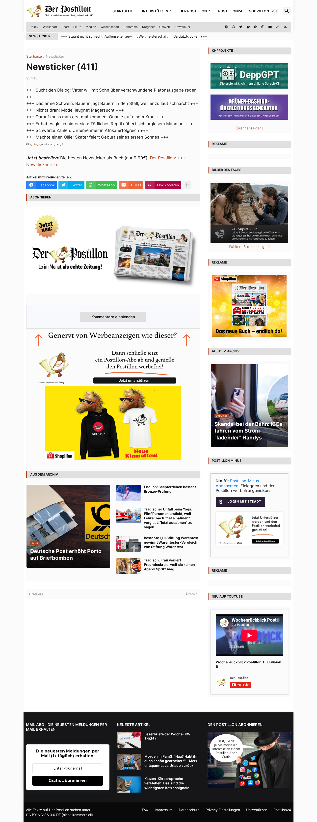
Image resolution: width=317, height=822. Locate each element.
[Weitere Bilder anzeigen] (249, 246)
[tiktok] (277, 27)
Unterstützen (154, 11)
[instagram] (262, 27)
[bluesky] (248, 26)
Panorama (131, 27)
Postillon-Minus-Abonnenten (238, 483)
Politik (34, 27)
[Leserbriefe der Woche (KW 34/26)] (129, 740)
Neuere (37, 594)
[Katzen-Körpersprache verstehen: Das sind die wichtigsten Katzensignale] (129, 784)
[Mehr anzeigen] (187, 185)
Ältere (190, 594)
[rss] (285, 27)
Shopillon (259, 11)
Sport (65, 27)
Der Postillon (193, 11)
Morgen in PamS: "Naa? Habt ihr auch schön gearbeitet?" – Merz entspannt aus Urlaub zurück (171, 760)
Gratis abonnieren (68, 780)
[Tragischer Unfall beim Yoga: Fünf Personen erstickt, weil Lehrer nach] (128, 515)
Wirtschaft (50, 27)
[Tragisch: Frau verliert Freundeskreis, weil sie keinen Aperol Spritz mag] (128, 566)
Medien (91, 27)
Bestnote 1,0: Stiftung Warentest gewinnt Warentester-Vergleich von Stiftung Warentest (171, 542)
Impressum (164, 810)
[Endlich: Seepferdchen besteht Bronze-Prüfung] (128, 493)
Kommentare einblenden (113, 316)
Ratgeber (148, 27)
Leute (77, 27)
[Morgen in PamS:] (129, 762)
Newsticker (182, 27)
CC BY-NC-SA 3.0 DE (43, 815)
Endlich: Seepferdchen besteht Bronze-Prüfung (170, 489)
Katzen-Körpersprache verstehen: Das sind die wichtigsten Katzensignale (166, 783)
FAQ (145, 810)
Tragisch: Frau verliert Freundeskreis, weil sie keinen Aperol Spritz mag (169, 564)
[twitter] (240, 27)
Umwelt (164, 27)
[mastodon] (255, 27)
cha (35, 144)
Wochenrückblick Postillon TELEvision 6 (248, 664)
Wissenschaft (110, 27)
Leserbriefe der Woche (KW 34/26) (167, 736)
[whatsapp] (233, 27)
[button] (274, 11)
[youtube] (270, 27)
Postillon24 (230, 11)
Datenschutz (189, 810)
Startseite (122, 11)
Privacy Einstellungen (223, 810)
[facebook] (226, 27)
